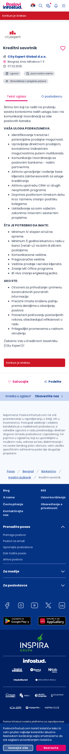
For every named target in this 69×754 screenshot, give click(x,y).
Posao (11, 471)
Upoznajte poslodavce (18, 547)
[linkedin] (62, 606)
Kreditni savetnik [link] (50, 477)
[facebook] (7, 606)
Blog (6, 490)
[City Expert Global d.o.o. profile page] (12, 34)
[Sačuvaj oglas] (63, 48)
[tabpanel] (34, 228)
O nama (9, 497)
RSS (43, 490)
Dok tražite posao (14, 553)
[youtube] (34, 606)
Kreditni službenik (19, 477)
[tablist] (34, 97)
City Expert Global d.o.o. (27, 56)
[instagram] (21, 606)
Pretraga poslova (14, 535)
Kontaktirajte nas (13, 513)
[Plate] (48, 5)
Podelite (54, 381)
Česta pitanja (13, 504)
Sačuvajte (20, 381)
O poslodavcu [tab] (51, 96)
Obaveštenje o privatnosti (51, 506)
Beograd (28, 471)
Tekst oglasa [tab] (16, 96)
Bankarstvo (48, 471)
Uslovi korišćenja (53, 497)
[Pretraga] (40, 5)
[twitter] (48, 606)
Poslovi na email (14, 541)
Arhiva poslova (12, 559)
